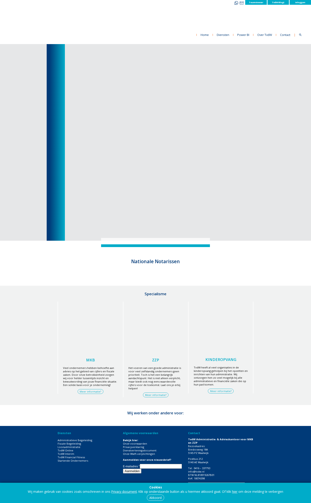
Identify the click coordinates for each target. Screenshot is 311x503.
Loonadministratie (69, 447)
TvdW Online (65, 450)
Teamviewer (256, 2)
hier (234, 491)
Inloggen (300, 2)
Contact (285, 35)
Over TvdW (264, 35)
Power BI (243, 35)
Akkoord (155, 497)
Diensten (223, 35)
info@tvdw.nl (196, 471)
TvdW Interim (66, 453)
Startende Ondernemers (73, 460)
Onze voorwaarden (135, 443)
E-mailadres (131, 466)
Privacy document (124, 491)
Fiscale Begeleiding (69, 443)
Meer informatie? (90, 391)
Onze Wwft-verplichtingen (139, 453)
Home (205, 35)
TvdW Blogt (278, 2)
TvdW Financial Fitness (71, 457)
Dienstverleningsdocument (139, 450)
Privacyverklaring (133, 447)
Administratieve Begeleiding (75, 440)
